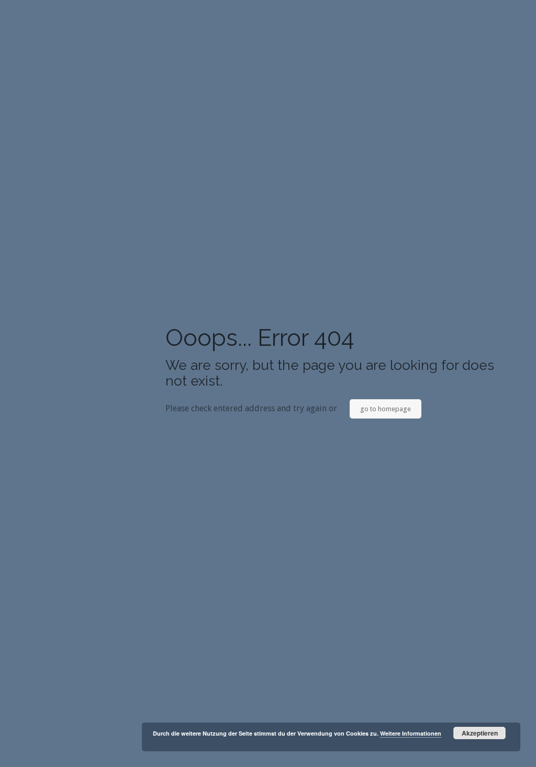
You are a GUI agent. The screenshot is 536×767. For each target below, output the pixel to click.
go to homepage (385, 409)
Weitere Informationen (410, 733)
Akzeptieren (480, 733)
